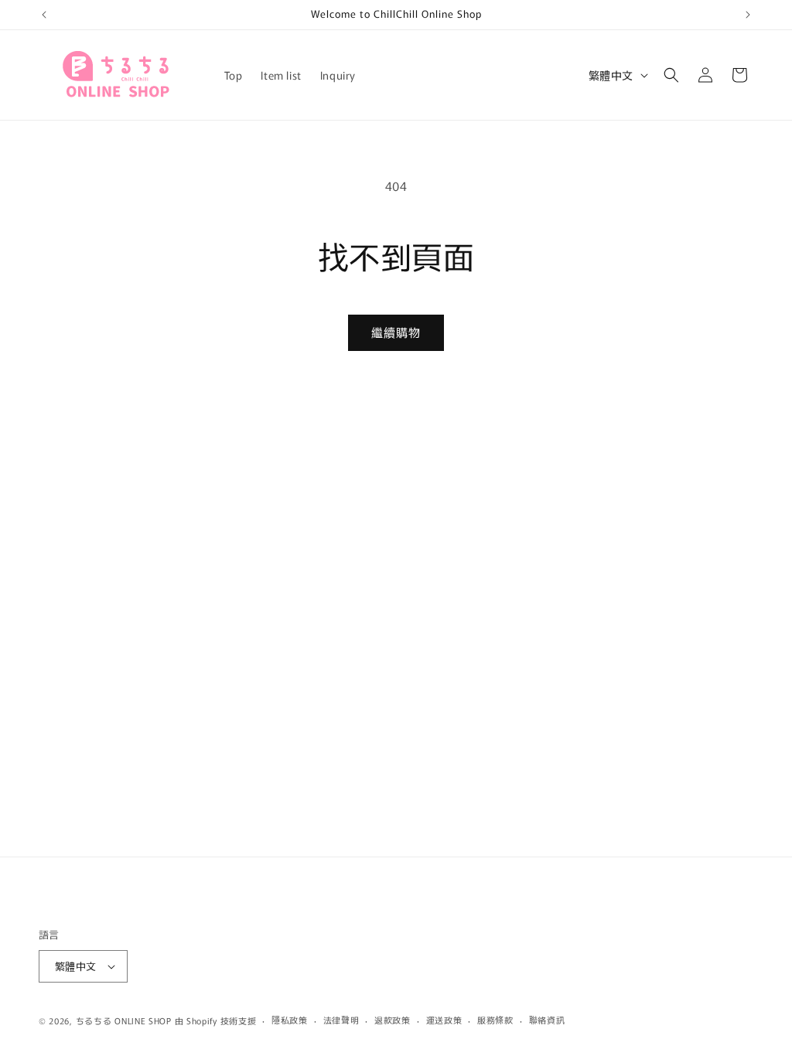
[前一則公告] (44, 14)
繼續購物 (396, 332)
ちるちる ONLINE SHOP (124, 1020)
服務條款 (495, 1019)
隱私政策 (289, 1019)
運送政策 (444, 1019)
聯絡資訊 (547, 1019)
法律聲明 (341, 1019)
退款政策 (392, 1019)
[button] (671, 75)
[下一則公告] (748, 14)
